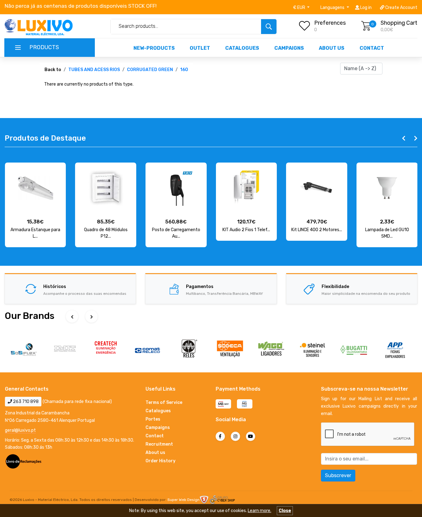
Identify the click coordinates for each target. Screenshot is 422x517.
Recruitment (159, 444)
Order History (160, 461)
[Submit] (268, 26)
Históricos (54, 286)
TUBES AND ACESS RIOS (94, 69)
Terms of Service (164, 402)
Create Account (400, 7)
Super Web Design (183, 500)
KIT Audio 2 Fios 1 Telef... (246, 229)
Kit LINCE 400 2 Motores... (316, 229)
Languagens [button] (332, 7)
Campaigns (289, 48)
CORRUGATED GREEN (150, 69)
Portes (153, 419)
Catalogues (242, 48)
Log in (365, 7)
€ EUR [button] (299, 7)
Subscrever (338, 475)
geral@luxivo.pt (20, 430)
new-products (154, 48)
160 (184, 69)
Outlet (200, 48)
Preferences (330, 22)
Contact (372, 48)
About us (331, 48)
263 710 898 (25, 401)
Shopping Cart (399, 22)
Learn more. (259, 510)
